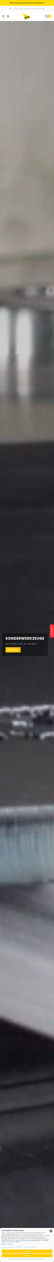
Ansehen (13, 650)
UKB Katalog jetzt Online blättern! (27, 3)
